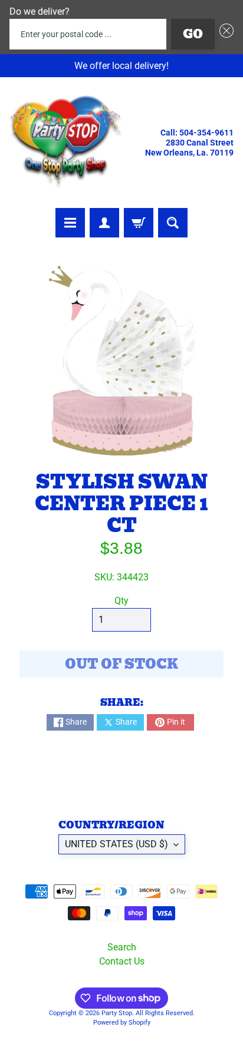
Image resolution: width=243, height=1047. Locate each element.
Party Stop (116, 1013)
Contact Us (122, 961)
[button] (224, 34)
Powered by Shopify (121, 1022)
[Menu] (70, 222)
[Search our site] (173, 222)
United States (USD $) (116, 844)
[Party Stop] (65, 143)
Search (121, 947)
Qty (121, 600)
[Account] (104, 222)
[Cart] (138, 222)
